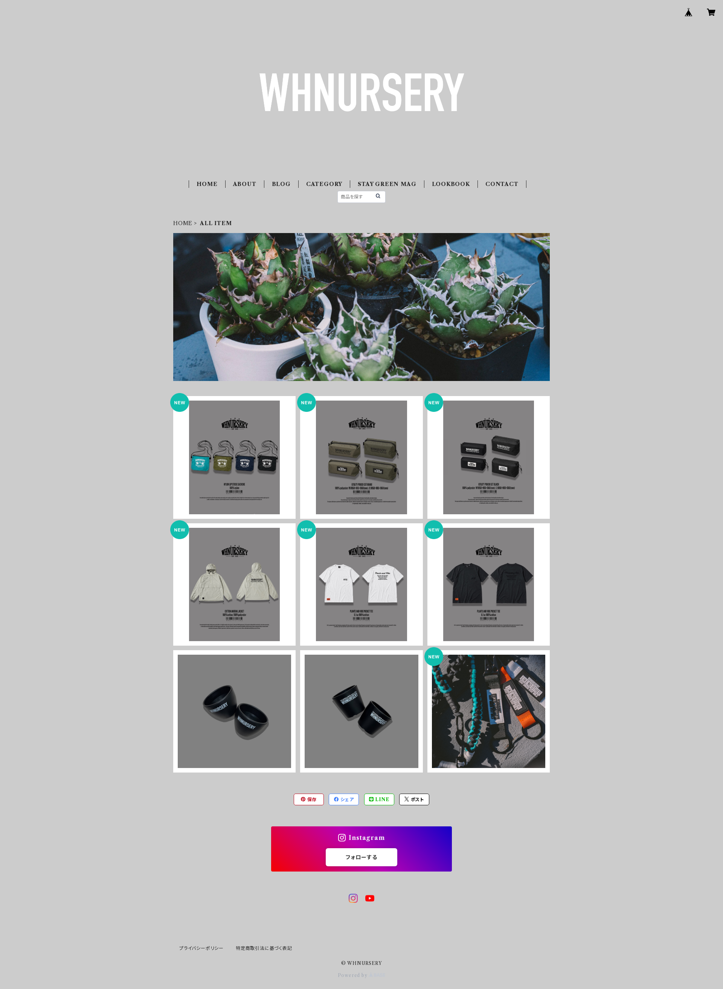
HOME (207, 184)
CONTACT (502, 184)
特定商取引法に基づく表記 (264, 948)
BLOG (281, 184)
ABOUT (244, 184)
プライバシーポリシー (201, 948)
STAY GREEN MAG (387, 184)
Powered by (353, 975)
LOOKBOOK (451, 184)
